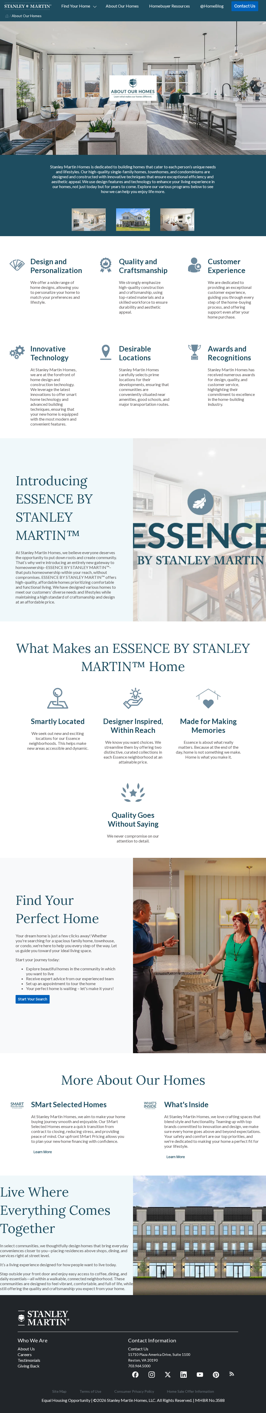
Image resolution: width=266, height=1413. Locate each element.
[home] (6, 15)
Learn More (43, 1151)
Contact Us (244, 6)
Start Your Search (32, 999)
